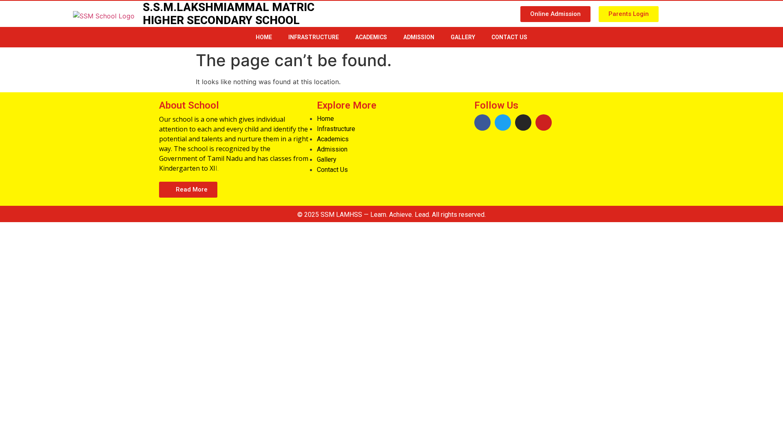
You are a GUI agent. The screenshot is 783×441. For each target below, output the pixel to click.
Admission (418, 37)
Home (264, 37)
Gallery (463, 37)
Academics (371, 37)
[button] (555, 14)
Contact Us (509, 37)
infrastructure (313, 37)
